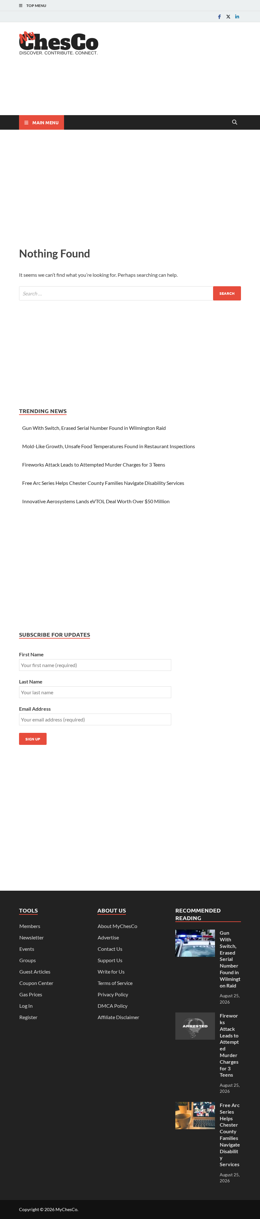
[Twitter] (228, 16)
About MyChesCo (117, 926)
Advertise (108, 937)
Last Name (30, 681)
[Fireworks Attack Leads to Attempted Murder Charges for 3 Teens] (195, 1016)
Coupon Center (36, 983)
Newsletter (31, 937)
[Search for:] (130, 293)
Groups (27, 960)
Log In (26, 1006)
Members (29, 926)
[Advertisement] (134, 90)
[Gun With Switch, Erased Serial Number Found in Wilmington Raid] (195, 933)
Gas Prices (30, 994)
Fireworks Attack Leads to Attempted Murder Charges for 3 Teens (93, 464)
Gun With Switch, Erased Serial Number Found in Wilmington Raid (94, 428)
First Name (31, 654)
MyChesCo (66, 1209)
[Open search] (234, 122)
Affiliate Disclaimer (118, 1017)
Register (28, 1017)
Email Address (35, 709)
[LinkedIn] (237, 16)
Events (26, 949)
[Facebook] (219, 16)
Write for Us (111, 971)
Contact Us (110, 949)
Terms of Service (115, 983)
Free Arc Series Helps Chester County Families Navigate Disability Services (103, 483)
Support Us (110, 960)
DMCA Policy (112, 1006)
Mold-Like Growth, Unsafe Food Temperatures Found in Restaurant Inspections (108, 446)
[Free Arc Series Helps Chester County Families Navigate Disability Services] (195, 1106)
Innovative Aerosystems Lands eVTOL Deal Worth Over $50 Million (96, 501)
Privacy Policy (113, 994)
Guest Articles (34, 971)
